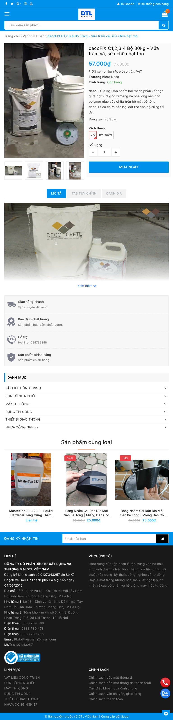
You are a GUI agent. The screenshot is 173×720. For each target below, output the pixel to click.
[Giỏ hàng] (165, 15)
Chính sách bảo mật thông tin (111, 677)
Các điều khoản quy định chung (113, 688)
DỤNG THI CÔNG (18, 412)
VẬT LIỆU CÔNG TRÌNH (23, 388)
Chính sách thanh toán (106, 699)
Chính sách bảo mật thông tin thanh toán (120, 683)
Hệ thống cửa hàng (154, 4)
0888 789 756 (32, 634)
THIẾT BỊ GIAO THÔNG (22, 419)
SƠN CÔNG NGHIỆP (20, 396)
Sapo (124, 716)
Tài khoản (127, 4)
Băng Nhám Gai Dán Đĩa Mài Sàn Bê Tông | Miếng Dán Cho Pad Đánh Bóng (86, 513)
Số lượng (95, 145)
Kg (93, 135)
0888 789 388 (32, 623)
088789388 (38, 342)
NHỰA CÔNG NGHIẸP (22, 427)
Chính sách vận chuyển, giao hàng (115, 694)
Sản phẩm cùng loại (86, 442)
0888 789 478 (32, 628)
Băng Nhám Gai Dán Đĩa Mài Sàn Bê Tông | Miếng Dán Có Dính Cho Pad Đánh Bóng (142, 513)
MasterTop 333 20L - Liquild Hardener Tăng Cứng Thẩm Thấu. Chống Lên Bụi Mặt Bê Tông (31, 513)
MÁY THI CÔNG (17, 404)
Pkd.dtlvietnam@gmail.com (35, 639)
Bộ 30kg (105, 135)
